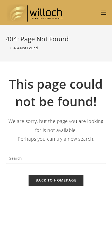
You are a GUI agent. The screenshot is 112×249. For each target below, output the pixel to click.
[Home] (7, 47)
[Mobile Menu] (103, 13)
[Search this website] (56, 157)
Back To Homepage (56, 180)
